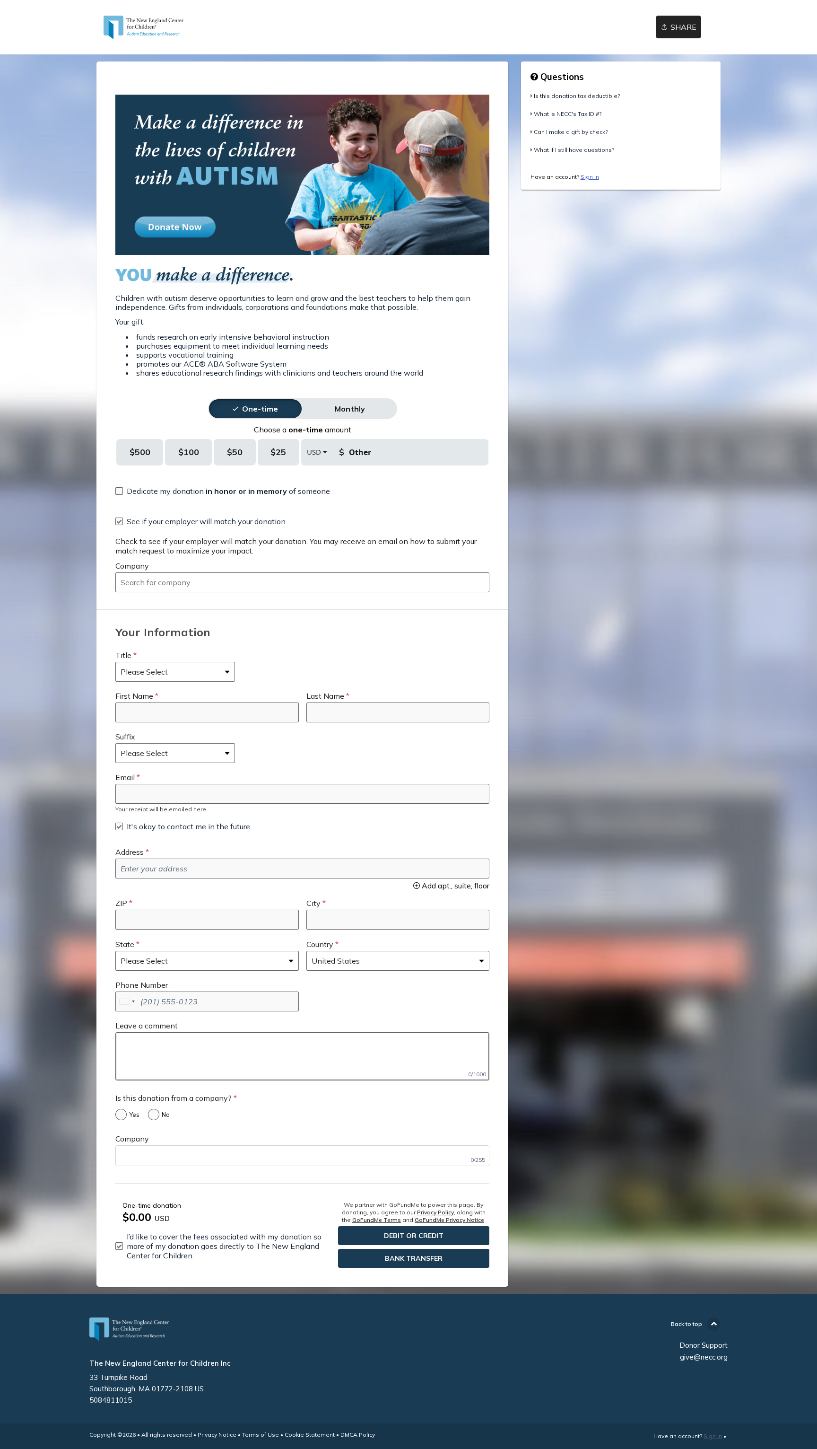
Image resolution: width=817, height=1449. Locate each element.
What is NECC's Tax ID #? (567, 113)
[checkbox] (222, 491)
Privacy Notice (217, 1434)
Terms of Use (260, 1434)
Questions (561, 76)
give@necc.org (704, 1356)
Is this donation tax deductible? (577, 95)
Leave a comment (146, 1025)
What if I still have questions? (574, 149)
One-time (260, 408)
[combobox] (302, 582)
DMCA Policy (357, 1434)
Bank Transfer (414, 1258)
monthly (350, 408)
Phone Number (141, 985)
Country (319, 944)
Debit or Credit (413, 1235)
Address (129, 852)
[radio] (260, 408)
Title (123, 655)
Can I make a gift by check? (571, 131)
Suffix (125, 736)
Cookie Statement (310, 1434)
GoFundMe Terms (376, 1219)
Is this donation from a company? (173, 1098)
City (313, 903)
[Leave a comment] (302, 1056)
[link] (144, 27)
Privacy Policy (435, 1212)
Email (125, 777)
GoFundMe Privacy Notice (449, 1219)
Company (132, 566)
